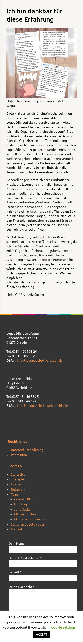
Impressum (19, 455)
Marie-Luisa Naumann (29, 519)
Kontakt (17, 529)
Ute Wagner (23, 504)
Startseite (18, 474)
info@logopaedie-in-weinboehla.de (42, 405)
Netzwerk (18, 489)
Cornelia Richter (26, 499)
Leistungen (19, 484)
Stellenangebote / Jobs (27, 524)
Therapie (17, 479)
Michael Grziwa (25, 514)
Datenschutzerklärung (27, 450)
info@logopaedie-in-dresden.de (40, 360)
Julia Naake (22, 509)
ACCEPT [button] (41, 634)
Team (15, 494)
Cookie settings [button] (63, 627)
